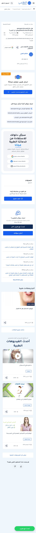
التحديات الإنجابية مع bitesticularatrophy (19, 122)
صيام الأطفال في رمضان (24, 399)
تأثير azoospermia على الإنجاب (23, 117)
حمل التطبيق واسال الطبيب (19, 92)
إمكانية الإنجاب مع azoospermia (20, 109)
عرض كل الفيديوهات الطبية (18, 455)
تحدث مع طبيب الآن (18, 227)
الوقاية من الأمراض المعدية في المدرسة (19, 433)
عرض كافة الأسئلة (18, 280)
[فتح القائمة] (33, 3)
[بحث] (11, 3)
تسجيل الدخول (5, 3)
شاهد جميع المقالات (18, 330)
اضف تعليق (16, 199)
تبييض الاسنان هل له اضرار (24, 309)
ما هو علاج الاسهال (25, 365)
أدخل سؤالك (18, 233)
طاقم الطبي (24, 53)
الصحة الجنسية (16, 9)
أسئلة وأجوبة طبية (26, 9)
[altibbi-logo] (24, 3)
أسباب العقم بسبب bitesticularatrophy (20, 113)
